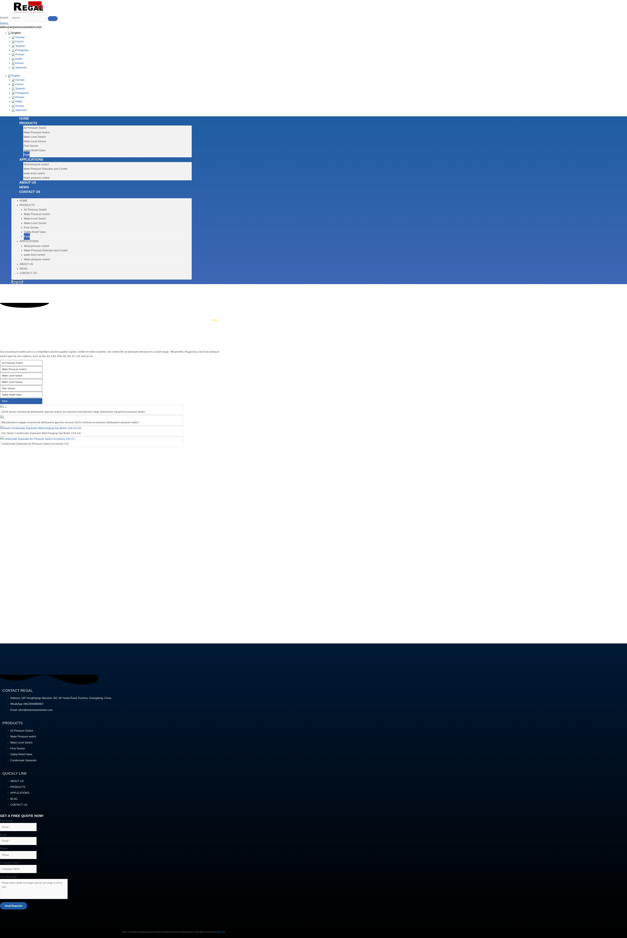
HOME (24, 118)
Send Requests (13, 905)
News (24, 187)
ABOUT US (27, 182)
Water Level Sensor (35, 141)
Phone (4, 848)
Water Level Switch (35, 136)
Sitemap (221, 931)
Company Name (9, 862)
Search (4, 17)
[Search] (53, 18)
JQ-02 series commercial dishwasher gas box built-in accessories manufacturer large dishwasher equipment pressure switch (73, 411)
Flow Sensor (31, 145)
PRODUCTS (28, 123)
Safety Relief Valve (35, 150)
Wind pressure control (36, 164)
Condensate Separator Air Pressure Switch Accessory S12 (35, 443)
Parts (27, 154)
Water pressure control (36, 177)
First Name (6, 820)
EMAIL (4, 23)
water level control (34, 173)
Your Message (8, 876)
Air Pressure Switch (35, 127)
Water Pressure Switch (37, 132)
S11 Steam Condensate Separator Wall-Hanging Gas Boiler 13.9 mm (41, 433)
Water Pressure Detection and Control (45, 168)
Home (214, 320)
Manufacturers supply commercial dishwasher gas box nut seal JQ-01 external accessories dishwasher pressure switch (70, 422)
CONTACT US (29, 192)
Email (3, 834)
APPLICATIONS (31, 159)
